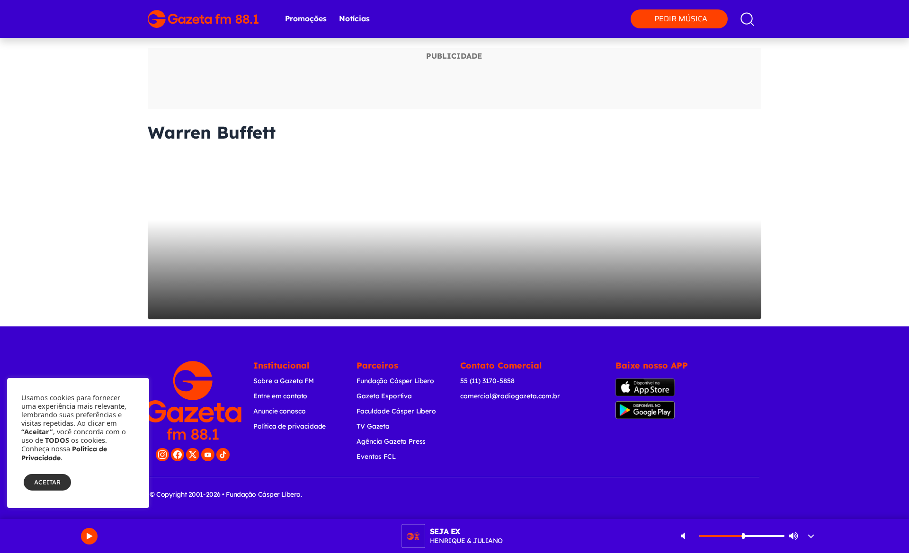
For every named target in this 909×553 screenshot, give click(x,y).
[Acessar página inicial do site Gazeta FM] (203, 19)
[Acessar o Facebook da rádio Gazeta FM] (177, 454)
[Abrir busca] (747, 19)
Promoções (306, 18)
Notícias (354, 18)
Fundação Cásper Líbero (395, 381)
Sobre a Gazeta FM (283, 381)
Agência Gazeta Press (391, 441)
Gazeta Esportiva (384, 396)
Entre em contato (280, 396)
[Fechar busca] (872, 9)
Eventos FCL (375, 456)
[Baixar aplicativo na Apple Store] (659, 387)
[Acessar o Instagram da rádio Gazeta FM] (162, 454)
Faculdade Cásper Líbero (396, 411)
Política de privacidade (289, 426)
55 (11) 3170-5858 (487, 381)
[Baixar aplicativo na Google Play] (661, 410)
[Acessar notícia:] (454, 236)
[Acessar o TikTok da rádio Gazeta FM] (223, 454)
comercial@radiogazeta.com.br (510, 396)
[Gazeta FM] (193, 400)
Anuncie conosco (279, 411)
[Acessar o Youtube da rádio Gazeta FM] (207, 454)
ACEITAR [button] (47, 482)
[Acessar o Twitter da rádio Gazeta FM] (192, 454)
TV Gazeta (373, 426)
